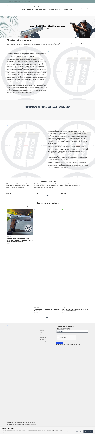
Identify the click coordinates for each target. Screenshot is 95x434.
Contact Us (80, 2)
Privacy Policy (43, 342)
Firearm (9, 236)
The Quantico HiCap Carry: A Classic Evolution (46, 310)
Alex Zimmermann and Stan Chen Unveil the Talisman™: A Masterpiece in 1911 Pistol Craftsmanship (20, 240)
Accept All (88, 431)
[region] (47, 430)
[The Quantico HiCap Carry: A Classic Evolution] (47, 257)
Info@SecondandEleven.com (64, 344)
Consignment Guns (40, 9)
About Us (66, 2)
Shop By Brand (68, 9)
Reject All (78, 431)
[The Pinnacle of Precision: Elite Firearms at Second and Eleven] (75, 257)
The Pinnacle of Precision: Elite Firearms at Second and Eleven (75, 310)
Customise (68, 431)
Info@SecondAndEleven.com (23, 1)
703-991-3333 (11, 1)
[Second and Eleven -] (11, 9)
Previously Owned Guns (55, 9)
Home (36, 2)
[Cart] (82, 9)
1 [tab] (47, 196)
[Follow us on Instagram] (59, 345)
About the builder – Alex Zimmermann (50, 2)
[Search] (87, 9)
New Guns (30, 9)
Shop (23, 9)
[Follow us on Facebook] (56, 345)
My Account (43, 339)
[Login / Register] (79, 9)
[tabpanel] (20, 188)
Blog (73, 2)
